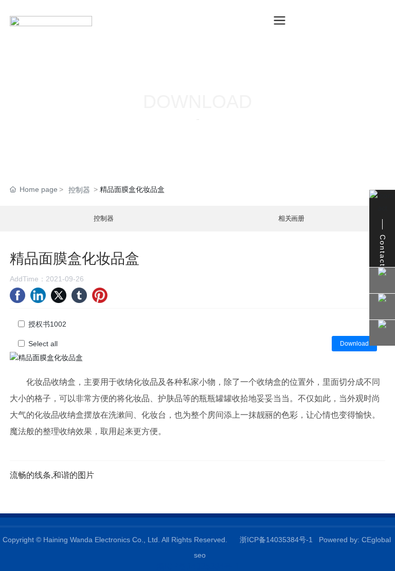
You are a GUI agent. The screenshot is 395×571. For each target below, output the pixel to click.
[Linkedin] (38, 295)
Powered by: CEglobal (355, 540)
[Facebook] (17, 295)
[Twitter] (58, 295)
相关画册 (291, 218)
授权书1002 (47, 324)
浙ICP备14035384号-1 (276, 540)
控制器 (79, 190)
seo (200, 555)
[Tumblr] (79, 295)
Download (354, 343)
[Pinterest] (99, 295)
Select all (43, 344)
